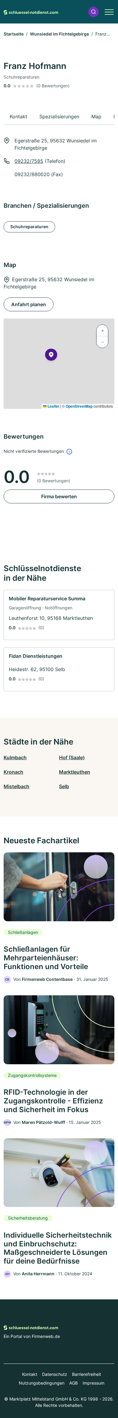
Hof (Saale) (72, 757)
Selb (64, 786)
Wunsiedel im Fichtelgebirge (59, 33)
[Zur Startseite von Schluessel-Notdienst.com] (31, 11)
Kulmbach (15, 757)
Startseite (14, 33)
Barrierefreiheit (86, 1374)
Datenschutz (54, 1374)
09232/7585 (29, 161)
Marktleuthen (74, 772)
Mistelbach (16, 786)
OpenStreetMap (79, 406)
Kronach (13, 772)
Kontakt (29, 1374)
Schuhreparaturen (29, 226)
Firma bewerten (59, 496)
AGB (73, 1382)
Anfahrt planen (28, 304)
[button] (93, 12)
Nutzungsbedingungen (41, 1382)
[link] (59, 615)
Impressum (93, 1382)
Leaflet (53, 406)
